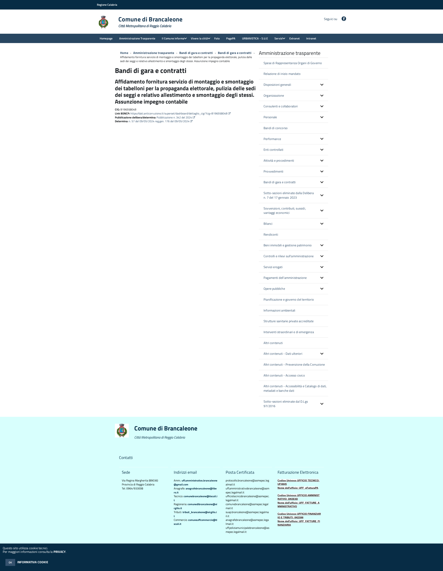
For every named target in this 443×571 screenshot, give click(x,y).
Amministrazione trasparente (153, 52)
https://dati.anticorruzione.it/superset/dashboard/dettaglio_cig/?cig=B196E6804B (179, 113)
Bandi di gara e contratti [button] (280, 182)
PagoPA (230, 38)
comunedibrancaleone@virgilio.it (195, 506)
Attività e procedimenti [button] (279, 160)
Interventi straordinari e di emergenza (289, 332)
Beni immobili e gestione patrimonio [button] (288, 245)
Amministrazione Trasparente (137, 38)
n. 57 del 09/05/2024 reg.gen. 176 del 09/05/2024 (159, 121)
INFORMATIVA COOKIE (32, 562)
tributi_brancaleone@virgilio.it (195, 514)
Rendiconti (271, 234)
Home (124, 52)
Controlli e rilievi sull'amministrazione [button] (289, 256)
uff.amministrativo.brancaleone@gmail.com (195, 482)
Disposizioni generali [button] (277, 84)
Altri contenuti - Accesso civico (284, 375)
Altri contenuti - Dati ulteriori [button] (283, 353)
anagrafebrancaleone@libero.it (195, 490)
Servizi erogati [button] (273, 267)
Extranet (294, 38)
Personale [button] (270, 117)
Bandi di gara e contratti (235, 52)
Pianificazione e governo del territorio (289, 299)
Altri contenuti (273, 343)
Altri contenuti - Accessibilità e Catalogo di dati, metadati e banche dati (295, 388)
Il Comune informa (173, 38)
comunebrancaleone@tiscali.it (195, 498)
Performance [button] (272, 139)
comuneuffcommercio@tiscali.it (195, 522)
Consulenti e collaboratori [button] (281, 106)
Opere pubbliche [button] (274, 288)
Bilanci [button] (268, 223)
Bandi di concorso (276, 128)
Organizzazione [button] (274, 95)
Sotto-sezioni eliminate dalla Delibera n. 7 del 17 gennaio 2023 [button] (289, 195)
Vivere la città (199, 38)
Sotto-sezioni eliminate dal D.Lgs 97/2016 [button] (286, 403)
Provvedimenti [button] (273, 171)
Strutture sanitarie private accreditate (289, 321)
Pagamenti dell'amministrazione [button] (285, 277)
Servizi (278, 38)
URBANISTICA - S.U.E (255, 38)
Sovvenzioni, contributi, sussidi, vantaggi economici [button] (285, 210)
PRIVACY (59, 551)
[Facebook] (344, 19)
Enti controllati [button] (273, 149)
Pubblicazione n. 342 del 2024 (175, 117)
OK (10, 562)
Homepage (106, 38)
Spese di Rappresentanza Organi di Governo (293, 63)
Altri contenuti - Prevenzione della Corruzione (294, 364)
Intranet (311, 38)
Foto (217, 38)
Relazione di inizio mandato (282, 73)
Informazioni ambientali (279, 310)
